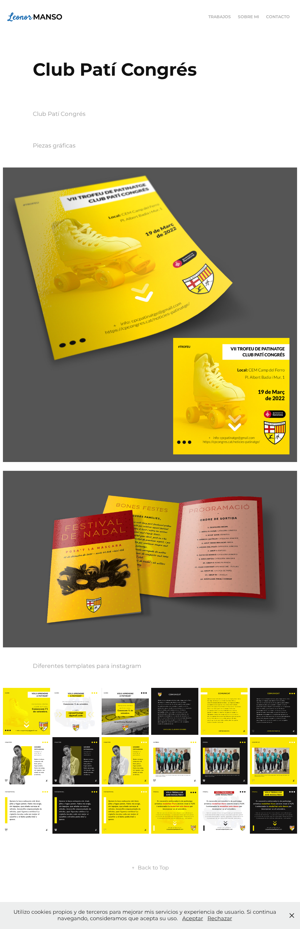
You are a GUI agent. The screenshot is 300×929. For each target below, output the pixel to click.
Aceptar (192, 918)
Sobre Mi (248, 16)
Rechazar (219, 918)
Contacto (278, 16)
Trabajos (219, 16)
